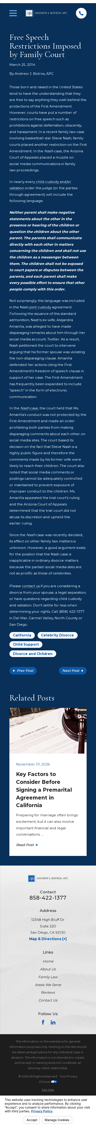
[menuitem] (48, 1090)
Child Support (26, 644)
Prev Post (25, 670)
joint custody (40, 307)
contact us (31, 586)
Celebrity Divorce (57, 635)
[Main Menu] (13, 13)
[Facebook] (43, 1022)
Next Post (70, 670)
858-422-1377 (48, 897)
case (29, 408)
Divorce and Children (33, 654)
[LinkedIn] (53, 1022)
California (22, 635)
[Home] (46, 13)
